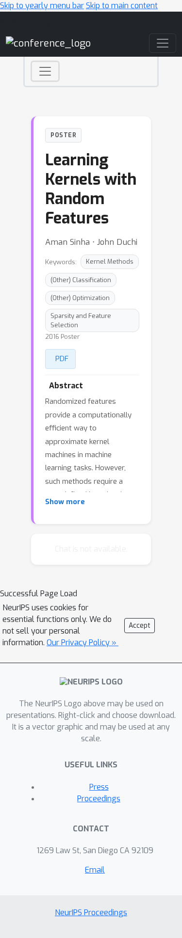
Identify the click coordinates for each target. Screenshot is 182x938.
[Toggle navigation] (45, 71)
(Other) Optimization (80, 298)
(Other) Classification (80, 280)
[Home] (48, 43)
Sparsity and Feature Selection (80, 320)
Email (95, 870)
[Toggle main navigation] (162, 43)
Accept (139, 625)
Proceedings (98, 799)
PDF (61, 359)
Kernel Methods (109, 261)
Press (99, 787)
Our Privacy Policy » (82, 642)
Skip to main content (122, 5)
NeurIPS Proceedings (91, 912)
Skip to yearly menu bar (42, 5)
